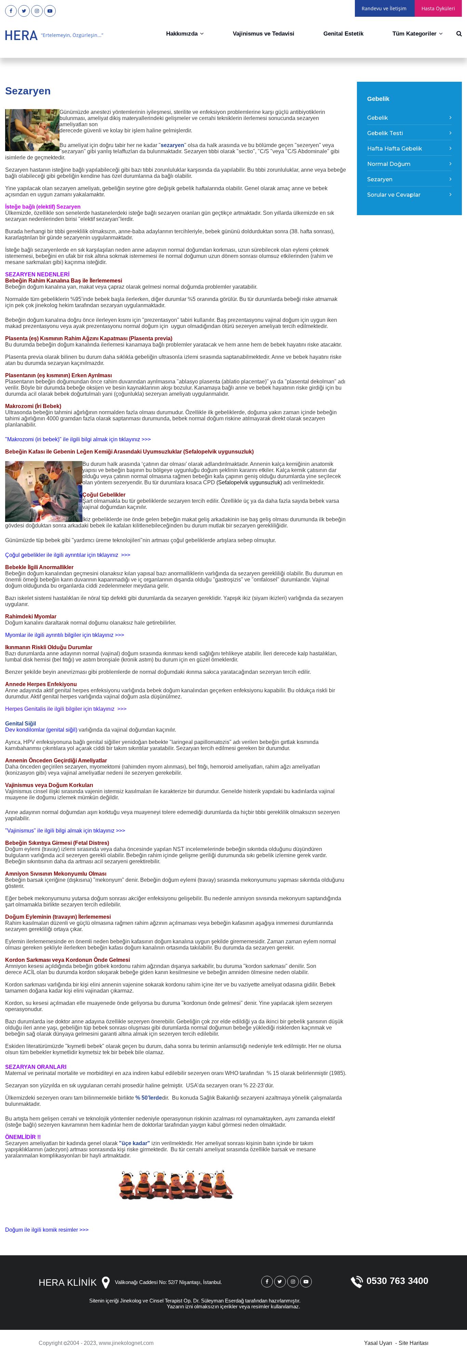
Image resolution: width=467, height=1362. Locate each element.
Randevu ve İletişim (384, 8)
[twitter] (24, 11)
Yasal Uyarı (378, 1343)
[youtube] (50, 11)
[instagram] (37, 11)
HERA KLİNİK (68, 1283)
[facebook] (11, 11)
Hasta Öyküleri (438, 8)
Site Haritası (413, 1343)
